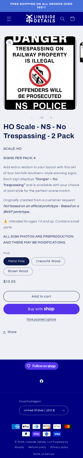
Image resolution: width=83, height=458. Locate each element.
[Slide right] (51, 117)
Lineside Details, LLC (39, 442)
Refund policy (37, 447)
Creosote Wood (48, 261)
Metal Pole (16, 261)
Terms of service (43, 454)
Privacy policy (59, 447)
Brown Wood (18, 271)
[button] (9, 19)
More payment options (41, 319)
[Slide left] (32, 117)
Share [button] (12, 332)
